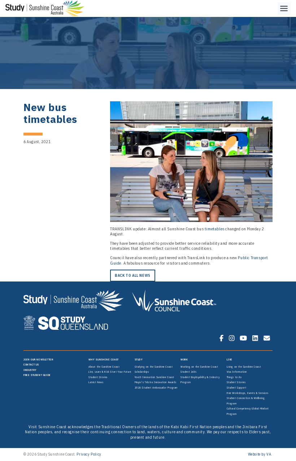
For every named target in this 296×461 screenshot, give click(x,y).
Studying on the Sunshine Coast (154, 366)
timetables (215, 228)
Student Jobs (188, 371)
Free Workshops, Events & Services (248, 393)
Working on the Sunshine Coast (199, 366)
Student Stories (98, 377)
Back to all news (133, 275)
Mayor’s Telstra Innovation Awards (156, 382)
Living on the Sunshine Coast (244, 366)
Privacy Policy (89, 454)
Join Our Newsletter (38, 359)
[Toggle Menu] (284, 8)
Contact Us (31, 364)
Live (229, 359)
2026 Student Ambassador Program (156, 387)
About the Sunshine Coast (103, 366)
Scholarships (142, 371)
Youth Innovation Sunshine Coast (155, 377)
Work (184, 359)
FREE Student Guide (37, 375)
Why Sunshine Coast (103, 359)
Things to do (234, 377)
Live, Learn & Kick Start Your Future (109, 371)
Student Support (237, 387)
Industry (30, 370)
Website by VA (259, 454)
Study (139, 359)
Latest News (96, 382)
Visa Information (237, 371)
